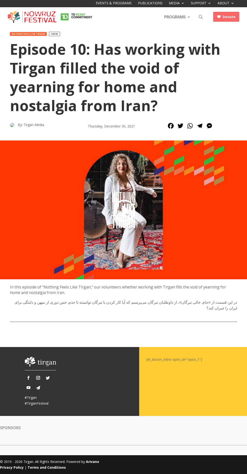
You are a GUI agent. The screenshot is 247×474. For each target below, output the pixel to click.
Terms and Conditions (46, 467)
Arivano (92, 461)
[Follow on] (38, 388)
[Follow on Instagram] (38, 378)
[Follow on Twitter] (48, 378)
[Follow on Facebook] (28, 378)
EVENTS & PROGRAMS (114, 3)
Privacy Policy (12, 467)
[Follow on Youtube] (28, 387)
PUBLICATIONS (150, 3)
